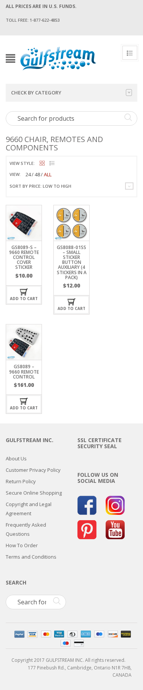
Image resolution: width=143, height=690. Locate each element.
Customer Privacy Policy (33, 469)
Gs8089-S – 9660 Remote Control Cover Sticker (24, 257)
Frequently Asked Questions (26, 529)
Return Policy (21, 481)
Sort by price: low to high (40, 186)
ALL (47, 174)
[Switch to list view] (52, 163)
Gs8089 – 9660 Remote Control (24, 371)
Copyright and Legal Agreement (28, 509)
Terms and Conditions (31, 556)
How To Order (22, 545)
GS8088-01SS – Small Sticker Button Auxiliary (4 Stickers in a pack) (72, 262)
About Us (16, 458)
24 (28, 174)
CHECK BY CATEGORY (36, 92)
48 (37, 174)
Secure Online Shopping (34, 492)
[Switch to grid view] (42, 163)
